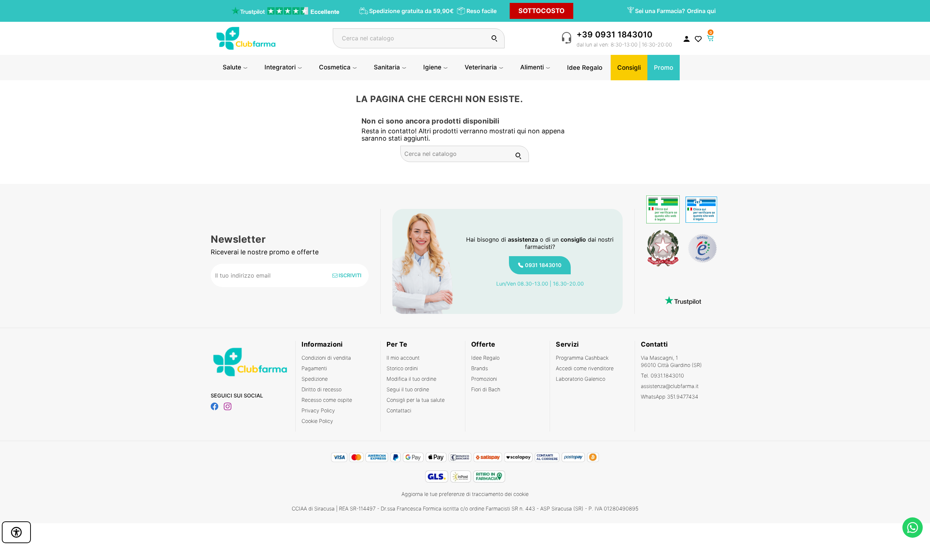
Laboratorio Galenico (580, 379)
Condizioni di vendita (326, 358)
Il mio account (403, 358)
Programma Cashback (582, 358)
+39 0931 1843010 (614, 34)
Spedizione (315, 379)
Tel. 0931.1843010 (662, 375)
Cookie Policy (317, 421)
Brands (479, 368)
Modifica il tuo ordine (411, 379)
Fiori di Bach (485, 389)
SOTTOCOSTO (541, 11)
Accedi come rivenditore (585, 368)
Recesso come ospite (327, 400)
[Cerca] (494, 38)
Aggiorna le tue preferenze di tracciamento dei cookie (465, 494)
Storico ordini (402, 368)
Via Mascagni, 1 (671, 361)
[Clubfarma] (246, 37)
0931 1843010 (543, 265)
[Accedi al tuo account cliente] (686, 38)
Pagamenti (314, 368)
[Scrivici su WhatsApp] (912, 527)
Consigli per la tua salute (416, 400)
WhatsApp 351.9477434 (669, 396)
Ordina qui (701, 11)
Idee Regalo (485, 358)
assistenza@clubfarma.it (670, 386)
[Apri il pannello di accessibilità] (16, 532)
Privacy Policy (318, 410)
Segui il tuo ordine (408, 389)
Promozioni (484, 379)
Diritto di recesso (321, 389)
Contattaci (399, 410)
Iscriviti (349, 275)
